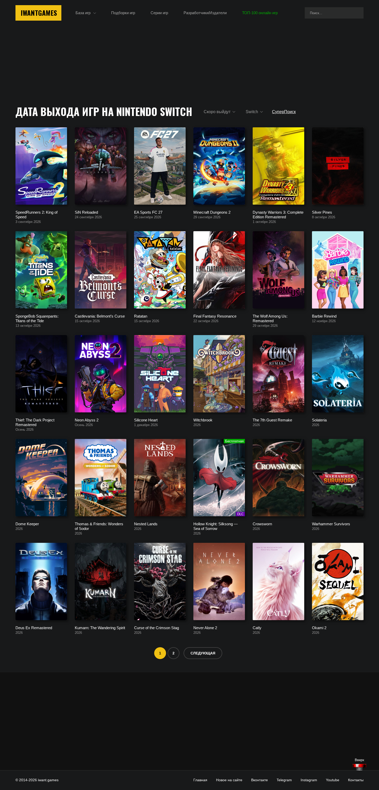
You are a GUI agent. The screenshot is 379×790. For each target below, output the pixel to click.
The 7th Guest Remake (272, 420)
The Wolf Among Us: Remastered (270, 318)
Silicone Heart (146, 420)
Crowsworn (262, 523)
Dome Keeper (27, 523)
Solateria (319, 420)
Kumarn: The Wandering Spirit (100, 627)
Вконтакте (259, 780)
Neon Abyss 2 (86, 420)
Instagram (309, 780)
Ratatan (140, 316)
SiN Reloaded (86, 212)
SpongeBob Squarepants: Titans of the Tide (37, 318)
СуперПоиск (284, 112)
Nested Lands (146, 523)
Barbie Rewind (324, 316)
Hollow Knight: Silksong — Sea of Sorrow (215, 525)
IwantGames (39, 13)
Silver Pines (322, 212)
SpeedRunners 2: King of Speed (36, 214)
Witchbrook (202, 420)
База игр (83, 13)
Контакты (356, 780)
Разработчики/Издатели (205, 13)
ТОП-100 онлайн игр (260, 13)
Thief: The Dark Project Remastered (34, 422)
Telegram (284, 780)
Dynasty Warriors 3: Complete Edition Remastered (278, 214)
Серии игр (159, 13)
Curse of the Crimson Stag (156, 627)
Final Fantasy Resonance (214, 316)
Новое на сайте (229, 780)
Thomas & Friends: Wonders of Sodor (99, 525)
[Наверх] (359, 767)
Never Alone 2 (205, 627)
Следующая (203, 653)
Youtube (332, 780)
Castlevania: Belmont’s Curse (100, 316)
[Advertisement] (189, 721)
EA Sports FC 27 (148, 212)
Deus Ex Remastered (33, 627)
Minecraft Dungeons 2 (211, 212)
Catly (257, 627)
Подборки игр (123, 13)
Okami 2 (319, 627)
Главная (200, 780)
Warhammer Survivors (331, 523)
